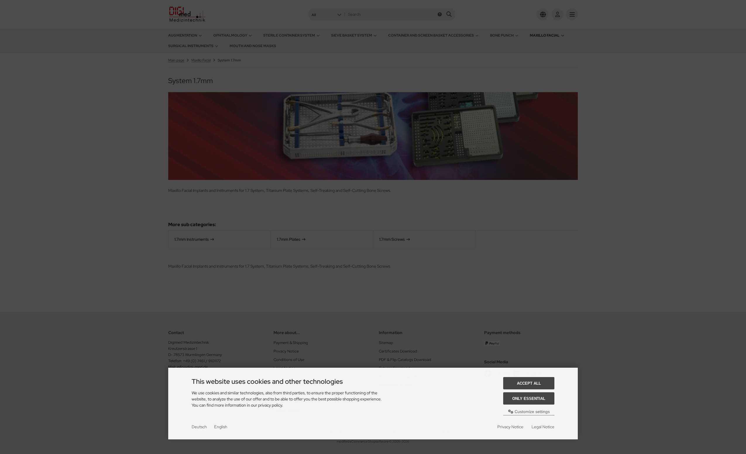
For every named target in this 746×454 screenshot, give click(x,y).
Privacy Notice (510, 426)
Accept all (529, 383)
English (220, 426)
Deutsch (199, 426)
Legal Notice (543, 426)
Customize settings (531, 411)
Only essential (528, 398)
